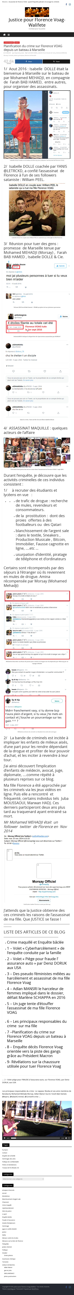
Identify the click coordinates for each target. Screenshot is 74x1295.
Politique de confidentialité (10, 1162)
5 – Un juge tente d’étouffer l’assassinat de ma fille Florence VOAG (33, 1008)
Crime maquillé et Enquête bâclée (35, 942)
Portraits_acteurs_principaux (16, 55)
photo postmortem (10, 1276)
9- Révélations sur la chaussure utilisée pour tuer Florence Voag (34, 1064)
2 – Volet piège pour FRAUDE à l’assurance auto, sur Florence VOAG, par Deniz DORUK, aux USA (35, 1081)
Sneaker (4, 1253)
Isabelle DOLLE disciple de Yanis (47, 53)
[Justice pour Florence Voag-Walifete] (4, 35)
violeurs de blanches (8, 1265)
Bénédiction (6, 1196)
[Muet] (66, 1138)
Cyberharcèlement (8, 1208)
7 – (9, 1031)
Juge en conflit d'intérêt (9, 1229)
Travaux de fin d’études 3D (10, 1168)
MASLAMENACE (9, 1273)
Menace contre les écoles (10, 1238)
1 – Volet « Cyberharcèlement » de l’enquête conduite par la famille (35, 950)
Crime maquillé (9, 42)
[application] (37, 1120)
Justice (17, 42)
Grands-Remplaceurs (8, 1223)
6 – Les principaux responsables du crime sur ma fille (37, 1023)
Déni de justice (6, 1211)
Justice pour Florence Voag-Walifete (37, 22)
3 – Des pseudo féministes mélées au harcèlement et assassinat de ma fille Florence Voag (38, 978)
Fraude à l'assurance (8, 1220)
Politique (5, 1250)
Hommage (5, 1226)
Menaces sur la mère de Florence (12, 1241)
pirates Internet (7, 1247)
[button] (37, 1120)
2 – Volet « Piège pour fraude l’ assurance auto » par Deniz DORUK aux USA (37, 963)
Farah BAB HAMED (32, 53)
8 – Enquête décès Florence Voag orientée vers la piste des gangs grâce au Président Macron (35, 1051)
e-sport (4, 1214)
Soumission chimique (8, 1259)
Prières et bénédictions (9, 1165)
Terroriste (5, 1262)
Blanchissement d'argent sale (11, 1199)
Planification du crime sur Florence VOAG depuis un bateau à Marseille (36, 1036)
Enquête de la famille (8, 1156)
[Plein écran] (69, 1138)
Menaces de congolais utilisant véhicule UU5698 (24, 2)
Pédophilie (5, 1244)
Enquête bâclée (7, 1217)
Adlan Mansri (8, 1267)
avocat (4, 1193)
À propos (5, 1150)
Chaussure (5, 1202)
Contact (4, 1153)
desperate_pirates (19, 53)
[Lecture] (5, 1138)
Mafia (4, 1235)
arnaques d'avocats (8, 1190)
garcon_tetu (8, 1270)
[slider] (35, 1138)
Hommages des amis (9, 1159)
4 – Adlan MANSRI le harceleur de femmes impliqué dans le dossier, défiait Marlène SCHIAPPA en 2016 (36, 993)
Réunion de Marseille (30, 55)
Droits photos (8, 1255)
